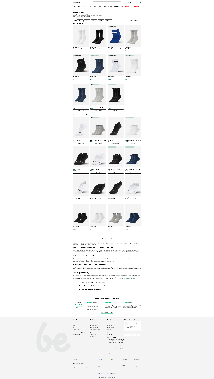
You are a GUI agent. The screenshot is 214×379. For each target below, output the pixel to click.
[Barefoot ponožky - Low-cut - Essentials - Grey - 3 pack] (98, 127)
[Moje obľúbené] (134, 3)
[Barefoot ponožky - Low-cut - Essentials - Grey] (116, 215)
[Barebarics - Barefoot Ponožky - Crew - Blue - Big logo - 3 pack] (116, 36)
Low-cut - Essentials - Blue (131, 227)
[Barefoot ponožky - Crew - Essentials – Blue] (81, 94)
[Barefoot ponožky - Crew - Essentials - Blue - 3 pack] (98, 65)
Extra (79, 20)
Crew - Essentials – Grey (130, 48)
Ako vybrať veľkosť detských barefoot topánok (115, 352)
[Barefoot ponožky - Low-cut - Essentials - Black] (81, 215)
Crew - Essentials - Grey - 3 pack (97, 107)
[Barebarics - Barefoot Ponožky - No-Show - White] (81, 185)
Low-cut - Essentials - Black (79, 227)
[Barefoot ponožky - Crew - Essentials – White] (81, 36)
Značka (100, 20)
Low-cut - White (76, 140)
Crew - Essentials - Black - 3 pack (115, 107)
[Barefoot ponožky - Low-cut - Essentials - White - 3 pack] (133, 127)
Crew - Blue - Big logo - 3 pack (114, 48)
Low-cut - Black (111, 140)
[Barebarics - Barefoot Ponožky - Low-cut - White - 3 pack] (98, 156)
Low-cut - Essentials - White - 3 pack (133, 140)
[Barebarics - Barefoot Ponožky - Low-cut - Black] (116, 127)
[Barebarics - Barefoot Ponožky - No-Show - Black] (116, 185)
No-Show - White (76, 198)
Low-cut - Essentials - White (96, 227)
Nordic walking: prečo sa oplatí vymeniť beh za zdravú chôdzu (116, 343)
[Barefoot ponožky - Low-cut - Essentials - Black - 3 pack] (116, 156)
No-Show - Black (111, 198)
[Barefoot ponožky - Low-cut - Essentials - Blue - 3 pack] (133, 156)
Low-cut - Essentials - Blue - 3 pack (132, 169)
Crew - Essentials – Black (95, 48)
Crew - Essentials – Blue (78, 107)
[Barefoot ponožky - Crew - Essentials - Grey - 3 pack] (98, 94)
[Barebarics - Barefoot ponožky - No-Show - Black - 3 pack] (98, 185)
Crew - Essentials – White (78, 48)
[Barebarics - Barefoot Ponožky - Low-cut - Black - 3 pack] (81, 156)
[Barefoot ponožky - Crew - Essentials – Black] (98, 36)
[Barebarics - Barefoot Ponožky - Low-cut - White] (81, 127)
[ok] (119, 3)
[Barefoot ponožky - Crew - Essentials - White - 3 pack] (133, 65)
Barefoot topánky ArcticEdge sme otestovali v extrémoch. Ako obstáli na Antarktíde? (116, 340)
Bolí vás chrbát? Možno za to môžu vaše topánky (116, 346)
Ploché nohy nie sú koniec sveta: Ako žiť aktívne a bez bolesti (116, 349)
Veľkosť (86, 20)
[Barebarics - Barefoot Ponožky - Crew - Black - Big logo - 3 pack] (81, 65)
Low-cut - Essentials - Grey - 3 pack (98, 140)
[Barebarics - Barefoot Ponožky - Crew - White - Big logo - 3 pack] (116, 65)
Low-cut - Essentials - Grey (113, 227)
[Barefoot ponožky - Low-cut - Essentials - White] (98, 215)
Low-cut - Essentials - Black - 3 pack (115, 169)
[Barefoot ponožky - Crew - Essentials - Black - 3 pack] (116, 94)
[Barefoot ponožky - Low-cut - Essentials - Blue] (133, 215)
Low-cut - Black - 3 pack (78, 169)
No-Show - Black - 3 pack (95, 198)
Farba (93, 20)
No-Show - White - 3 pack (130, 198)
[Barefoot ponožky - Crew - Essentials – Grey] (133, 36)
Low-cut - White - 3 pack (95, 169)
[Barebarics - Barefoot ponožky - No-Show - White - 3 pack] (133, 185)
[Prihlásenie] (137, 3)
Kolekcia (107, 20)
